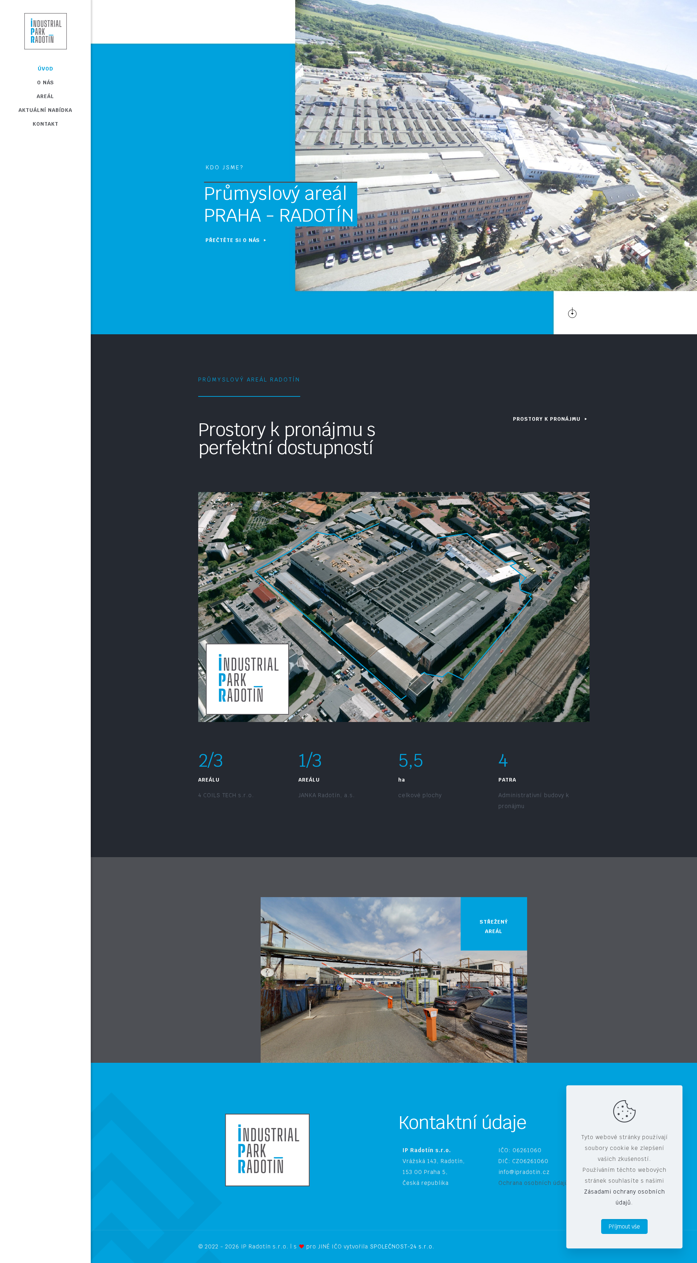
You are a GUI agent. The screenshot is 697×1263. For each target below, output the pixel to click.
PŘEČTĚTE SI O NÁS (233, 240)
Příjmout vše (624, 1226)
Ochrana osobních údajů (533, 1182)
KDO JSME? (224, 167)
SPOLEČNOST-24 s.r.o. (402, 1246)
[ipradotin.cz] (45, 30)
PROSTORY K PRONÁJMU (547, 419)
